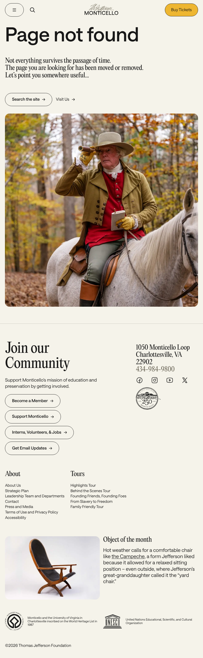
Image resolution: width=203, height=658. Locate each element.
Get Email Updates (29, 448)
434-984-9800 (155, 369)
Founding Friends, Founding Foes (99, 496)
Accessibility (15, 517)
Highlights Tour (83, 485)
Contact (12, 501)
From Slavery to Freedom (92, 501)
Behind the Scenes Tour (90, 491)
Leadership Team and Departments (34, 496)
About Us (13, 485)
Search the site (26, 99)
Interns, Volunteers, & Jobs (36, 432)
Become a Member (30, 400)
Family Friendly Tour (87, 507)
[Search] (32, 10)
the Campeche (128, 556)
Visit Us (62, 99)
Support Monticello (30, 416)
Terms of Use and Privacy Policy (31, 512)
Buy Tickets (181, 9)
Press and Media (19, 507)
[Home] (101, 9)
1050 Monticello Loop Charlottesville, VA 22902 (163, 355)
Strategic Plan (16, 491)
